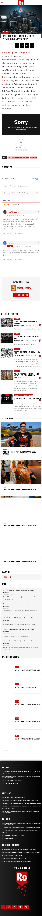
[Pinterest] (27, 45)
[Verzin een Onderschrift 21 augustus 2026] (21, 508)
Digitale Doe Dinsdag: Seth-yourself (14, 858)
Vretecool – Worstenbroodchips (13, 797)
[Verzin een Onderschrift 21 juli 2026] (8, 737)
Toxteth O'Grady (24, 288)
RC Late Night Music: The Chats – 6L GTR (27, 353)
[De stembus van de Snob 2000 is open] (7, 399)
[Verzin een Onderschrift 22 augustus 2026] (21, 472)
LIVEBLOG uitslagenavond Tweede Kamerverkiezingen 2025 (21, 828)
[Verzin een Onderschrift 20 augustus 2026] (21, 544)
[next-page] (6, 749)
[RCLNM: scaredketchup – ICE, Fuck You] (7, 338)
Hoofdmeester (13, 212)
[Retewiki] (26, 907)
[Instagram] (19, 295)
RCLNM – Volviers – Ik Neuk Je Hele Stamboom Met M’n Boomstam (26, 375)
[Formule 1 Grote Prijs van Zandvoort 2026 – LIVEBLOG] (21, 434)
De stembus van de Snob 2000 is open (27, 398)
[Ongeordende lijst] (17, 193)
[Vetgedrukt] (4, 193)
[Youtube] (27, 295)
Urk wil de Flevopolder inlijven (12, 787)
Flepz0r (16, 377)
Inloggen (36, 179)
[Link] (25, 193)
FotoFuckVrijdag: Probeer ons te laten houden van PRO (21, 852)
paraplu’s (23, 52)
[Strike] (12, 193)
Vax (5, 618)
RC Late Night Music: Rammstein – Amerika (26, 322)
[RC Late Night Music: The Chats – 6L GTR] (7, 353)
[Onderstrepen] (9, 193)
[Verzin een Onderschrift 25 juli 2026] (8, 668)
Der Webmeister (19, 355)
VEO (4, 487)
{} (27, 193)
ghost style (11, 157)
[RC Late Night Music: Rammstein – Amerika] (7, 322)
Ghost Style (7, 80)
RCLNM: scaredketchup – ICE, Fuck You (26, 338)
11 (40, 400)
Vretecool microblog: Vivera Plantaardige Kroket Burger (21, 804)
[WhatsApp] (32, 45)
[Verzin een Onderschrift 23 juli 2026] (8, 703)
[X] (22, 45)
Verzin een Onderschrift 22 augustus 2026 (19, 489)
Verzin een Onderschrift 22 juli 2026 (27, 721)
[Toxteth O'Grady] (14, 288)
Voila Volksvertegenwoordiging (13, 835)
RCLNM (5, 31)
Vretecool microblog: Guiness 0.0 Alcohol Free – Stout (20, 800)
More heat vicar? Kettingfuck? (12, 855)
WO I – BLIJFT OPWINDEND (10, 784)
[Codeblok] (22, 193)
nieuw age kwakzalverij (24, 395)
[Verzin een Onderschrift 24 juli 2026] (8, 685)
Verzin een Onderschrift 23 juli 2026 (27, 704)
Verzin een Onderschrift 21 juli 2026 (27, 739)
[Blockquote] (19, 193)
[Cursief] (6, 193)
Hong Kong (7, 52)
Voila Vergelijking (8, 838)
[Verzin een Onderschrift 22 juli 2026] (8, 720)
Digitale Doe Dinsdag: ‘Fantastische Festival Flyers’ (19, 849)
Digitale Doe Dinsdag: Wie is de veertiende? (16, 861)
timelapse (33, 157)
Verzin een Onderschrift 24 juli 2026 (27, 687)
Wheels (6, 449)
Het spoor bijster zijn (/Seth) (12, 780)
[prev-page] (3, 749)
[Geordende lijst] (14, 193)
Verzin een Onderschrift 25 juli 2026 (27, 670)
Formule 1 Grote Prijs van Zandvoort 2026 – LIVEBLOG (20, 452)
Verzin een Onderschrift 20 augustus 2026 (19, 561)
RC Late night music (23, 157)
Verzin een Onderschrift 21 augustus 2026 (19, 525)
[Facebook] (17, 45)
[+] (30, 193)
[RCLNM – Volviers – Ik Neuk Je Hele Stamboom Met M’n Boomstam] (7, 375)
